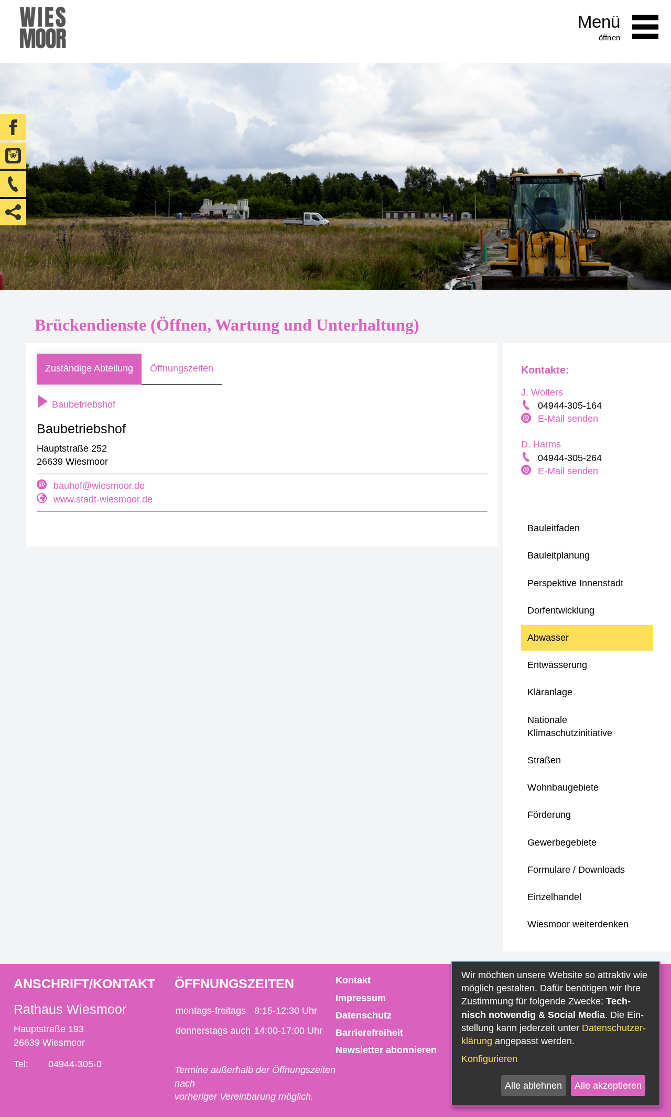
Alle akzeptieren (608, 1085)
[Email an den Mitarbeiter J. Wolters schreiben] (527, 419)
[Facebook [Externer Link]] (13, 127)
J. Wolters (542, 392)
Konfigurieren (489, 1059)
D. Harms (541, 444)
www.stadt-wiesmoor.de (103, 499)
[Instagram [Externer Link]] (13, 156)
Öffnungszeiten (181, 368)
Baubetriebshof (82, 404)
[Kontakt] (13, 184)
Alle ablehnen (533, 1085)
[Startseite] (43, 31)
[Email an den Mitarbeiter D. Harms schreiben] (527, 471)
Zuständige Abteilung (89, 368)
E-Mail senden (568, 418)
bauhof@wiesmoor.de (99, 485)
